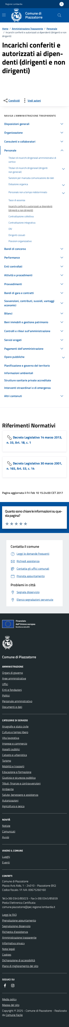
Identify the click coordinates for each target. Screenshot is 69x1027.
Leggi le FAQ (9, 915)
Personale (52, 28)
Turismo (6, 760)
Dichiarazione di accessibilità (18, 960)
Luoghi (6, 857)
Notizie (6, 826)
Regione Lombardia (13, 4)
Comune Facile (14, 1015)
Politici (6, 695)
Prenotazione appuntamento (19, 920)
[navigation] (4, 15)
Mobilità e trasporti (13, 766)
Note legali (8, 949)
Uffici (5, 684)
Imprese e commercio (14, 743)
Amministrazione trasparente (19, 937)
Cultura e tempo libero (15, 732)
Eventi (6, 862)
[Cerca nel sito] (59, 15)
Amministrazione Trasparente (27, 28)
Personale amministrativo (17, 701)
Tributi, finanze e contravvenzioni (21, 783)
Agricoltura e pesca (13, 806)
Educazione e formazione (16, 772)
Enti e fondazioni (12, 690)
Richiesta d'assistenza (15, 932)
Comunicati (8, 831)
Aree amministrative (14, 678)
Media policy (9, 999)
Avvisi (5, 837)
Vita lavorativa (10, 738)
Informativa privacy (13, 943)
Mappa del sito (10, 1005)
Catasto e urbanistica (14, 755)
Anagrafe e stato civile (15, 726)
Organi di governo (12, 673)
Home (5, 28)
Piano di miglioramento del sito (20, 966)
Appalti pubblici (11, 749)
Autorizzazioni (10, 800)
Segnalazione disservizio (16, 926)
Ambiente (8, 789)
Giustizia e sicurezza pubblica (19, 778)
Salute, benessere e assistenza (20, 795)
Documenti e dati (12, 707)
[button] (34, 123)
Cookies (6, 954)
